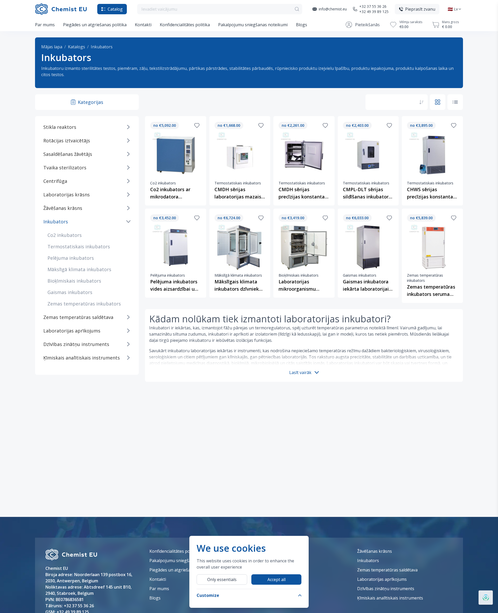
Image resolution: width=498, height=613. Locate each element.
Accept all (276, 579)
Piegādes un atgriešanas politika (95, 25)
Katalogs (76, 47)
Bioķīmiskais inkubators (74, 281)
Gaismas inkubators (69, 292)
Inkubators (102, 47)
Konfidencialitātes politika (185, 25)
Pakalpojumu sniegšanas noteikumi (253, 25)
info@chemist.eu (333, 8)
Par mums (45, 25)
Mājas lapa (51, 47)
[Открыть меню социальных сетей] (486, 597)
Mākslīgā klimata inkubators (79, 269)
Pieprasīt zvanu (420, 9)
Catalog (115, 9)
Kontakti (143, 25)
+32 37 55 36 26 (372, 6)
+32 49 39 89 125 (374, 11)
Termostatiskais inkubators (78, 246)
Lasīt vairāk (300, 372)
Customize (208, 595)
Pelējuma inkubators (70, 258)
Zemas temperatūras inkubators (84, 304)
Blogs (301, 25)
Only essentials (222, 579)
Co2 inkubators (64, 235)
